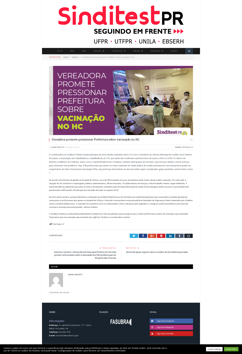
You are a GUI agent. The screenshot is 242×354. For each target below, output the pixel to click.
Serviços (136, 51)
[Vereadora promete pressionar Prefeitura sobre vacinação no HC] (121, 101)
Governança (155, 51)
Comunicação (117, 51)
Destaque (186, 147)
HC (192, 147)
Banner (178, 147)
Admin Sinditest (57, 147)
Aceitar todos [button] (231, 349)
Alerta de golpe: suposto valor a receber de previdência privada (157, 252)
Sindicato (97, 51)
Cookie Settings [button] (214, 349)
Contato (174, 51)
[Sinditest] (121, 23)
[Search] (189, 51)
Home (84, 51)
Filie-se (59, 51)
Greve (72, 51)
